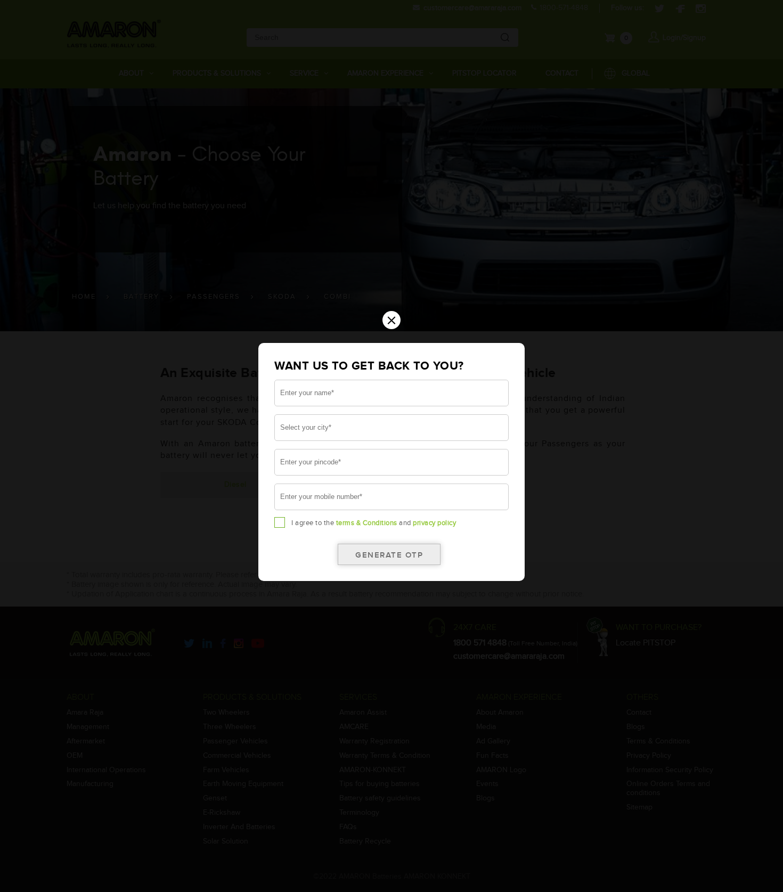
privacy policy (434, 523)
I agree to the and (373, 523)
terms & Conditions (366, 523)
